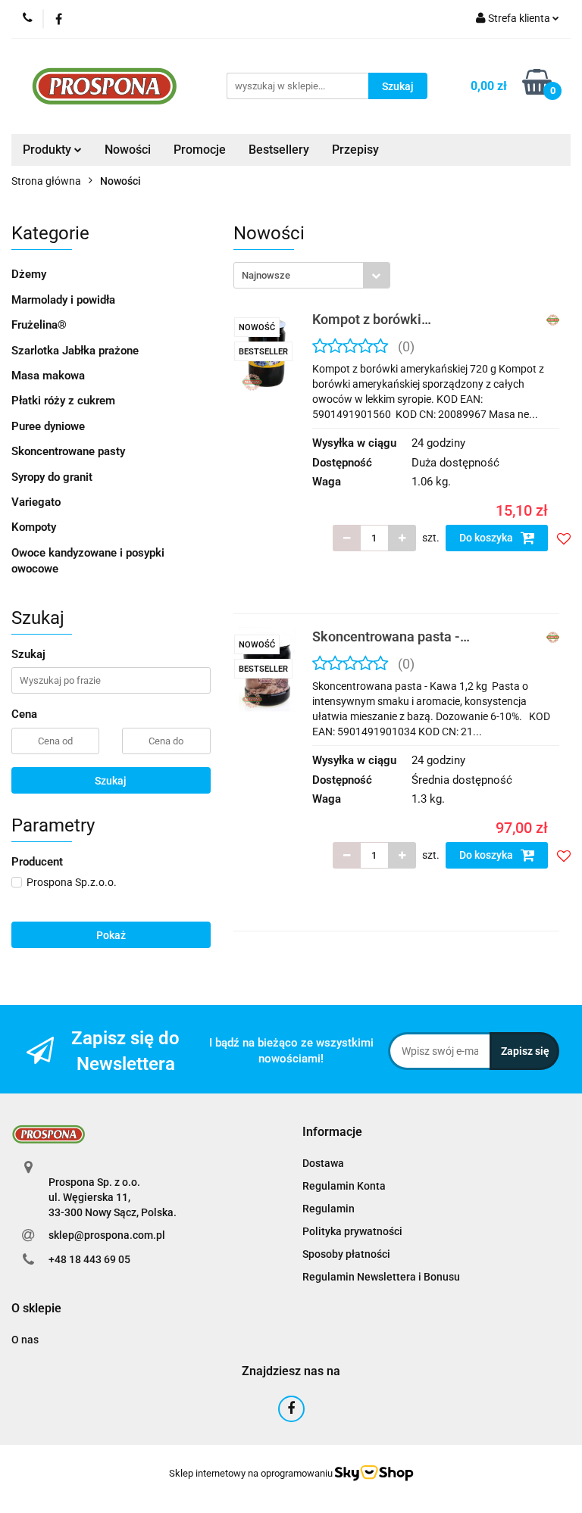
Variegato (36, 502)
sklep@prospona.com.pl (106, 1235)
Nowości (128, 149)
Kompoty (33, 527)
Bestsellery (279, 149)
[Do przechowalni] (564, 538)
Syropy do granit (51, 477)
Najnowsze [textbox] (266, 275)
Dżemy (28, 274)
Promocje (200, 149)
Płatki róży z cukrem (63, 400)
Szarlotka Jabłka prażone (75, 350)
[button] (332, 1132)
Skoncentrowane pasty (68, 451)
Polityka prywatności (352, 1231)
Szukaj (111, 781)
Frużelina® (39, 325)
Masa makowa (48, 375)
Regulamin (328, 1209)
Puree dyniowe (48, 426)
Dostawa (323, 1163)
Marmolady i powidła (63, 300)
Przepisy (355, 149)
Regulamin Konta (344, 1186)
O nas (25, 1340)
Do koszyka (487, 538)
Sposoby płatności (346, 1254)
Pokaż (111, 935)
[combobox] (311, 275)
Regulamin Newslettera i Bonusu (381, 1277)
